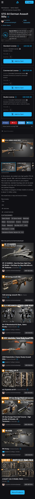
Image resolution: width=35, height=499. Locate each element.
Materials (26, 218)
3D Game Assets (16, 218)
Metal (3, 222)
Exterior (18, 222)
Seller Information (26, 21)
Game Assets (7, 25)
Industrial (25, 222)
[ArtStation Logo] (17, 2)
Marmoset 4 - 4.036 (8, 229)
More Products (17, 492)
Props (3, 225)
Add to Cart (19, 61)
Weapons (10, 225)
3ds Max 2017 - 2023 (20, 225)
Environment (10, 222)
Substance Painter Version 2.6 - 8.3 (12, 232)
